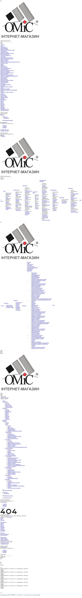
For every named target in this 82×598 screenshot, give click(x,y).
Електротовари (11, 469)
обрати (2, 570)
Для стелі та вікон (11, 450)
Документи (2, 529)
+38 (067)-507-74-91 (5, 109)
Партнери (2, 527)
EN (4, 136)
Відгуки (2, 524)
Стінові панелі (11, 434)
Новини (2, 523)
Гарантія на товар (4, 539)
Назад (7, 402)
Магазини (2, 533)
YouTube (4, 127)
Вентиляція (10, 477)
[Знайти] (1, 43)
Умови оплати (3, 537)
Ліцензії (2, 528)
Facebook (5, 125)
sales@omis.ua (4, 122)
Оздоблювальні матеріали (13, 457)
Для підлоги (10, 441)
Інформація (2, 530)
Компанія (7, 410)
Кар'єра (2, 525)
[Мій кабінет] (1, 352)
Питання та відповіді (4, 540)
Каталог (7, 423)
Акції (1, 519)
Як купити (7, 404)
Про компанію (3, 522)
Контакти (2, 526)
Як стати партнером (4, 534)
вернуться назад (3, 516)
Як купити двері (3, 535)
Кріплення (10, 481)
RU (2, 136)
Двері (9, 426)
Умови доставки (3, 538)
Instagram (5, 126)
